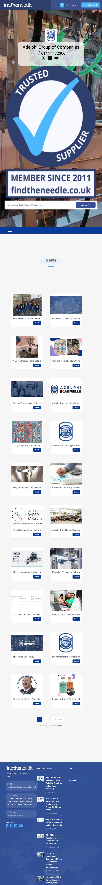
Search (84, 205)
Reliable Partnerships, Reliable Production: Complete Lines (40, 403)
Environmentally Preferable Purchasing (70, 657)
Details (37, 323)
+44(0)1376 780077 (17, 815)
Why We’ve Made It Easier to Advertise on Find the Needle (54, 822)
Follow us (73, 780)
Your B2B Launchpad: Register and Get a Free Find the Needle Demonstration (54, 860)
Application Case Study (23, 657)
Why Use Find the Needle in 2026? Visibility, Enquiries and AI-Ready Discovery (54, 783)
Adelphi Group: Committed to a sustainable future (35, 530)
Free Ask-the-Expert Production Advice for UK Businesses (39, 699)
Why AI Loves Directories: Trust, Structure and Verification (54, 839)
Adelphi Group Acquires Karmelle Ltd (69, 403)
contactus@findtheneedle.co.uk (22, 787)
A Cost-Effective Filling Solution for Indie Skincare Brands (39, 361)
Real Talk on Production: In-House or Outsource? (74, 614)
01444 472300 (52, 53)
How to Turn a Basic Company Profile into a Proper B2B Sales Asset (53, 804)
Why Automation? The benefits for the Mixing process (37, 488)
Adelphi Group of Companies (51, 47)
